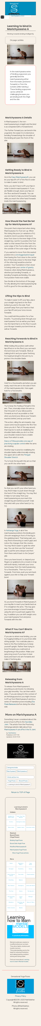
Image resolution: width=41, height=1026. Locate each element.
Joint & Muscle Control (11, 875)
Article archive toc (13, 777)
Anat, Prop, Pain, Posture (21, 817)
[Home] (13, 8)
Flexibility (21, 868)
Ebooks (21, 907)
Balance (21, 880)
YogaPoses (30, 864)
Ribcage (31, 896)
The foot (11, 891)
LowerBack (21, 897)
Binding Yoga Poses (16, 840)
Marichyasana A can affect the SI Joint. (20, 729)
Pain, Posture (11, 885)
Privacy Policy (20, 996)
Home (11, 863)
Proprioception (30, 874)
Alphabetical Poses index (11, 817)
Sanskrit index (20, 827)
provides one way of (18, 442)
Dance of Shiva (30, 902)
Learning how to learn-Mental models (19, 961)
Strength (11, 868)
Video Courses (11, 907)
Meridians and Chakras (20, 903)
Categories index (20, 821)
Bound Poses (23, 781)
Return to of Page (20, 792)
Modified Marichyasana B (18, 847)
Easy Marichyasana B (20, 177)
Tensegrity (21, 885)
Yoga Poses (12, 781)
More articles (20, 853)
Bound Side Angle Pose (17, 843)
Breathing (11, 880)
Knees (21, 891)
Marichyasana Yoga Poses (18, 850)
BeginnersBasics (20, 864)
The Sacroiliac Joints (11, 897)
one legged (25, 255)
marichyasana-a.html (17, 16)
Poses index (11, 827)
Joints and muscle (30, 885)
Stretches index (30, 827)
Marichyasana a (22, 771)
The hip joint (30, 891)
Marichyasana (11, 771)
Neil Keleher (12, 733)
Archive (11, 821)
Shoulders (11, 902)
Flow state (21, 874)
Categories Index (12, 768)
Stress (30, 868)
